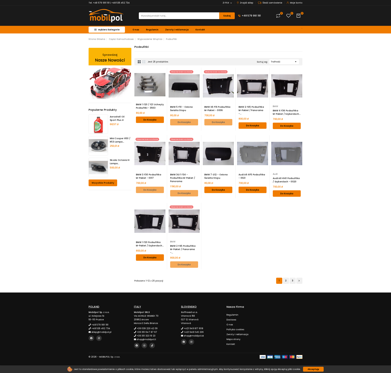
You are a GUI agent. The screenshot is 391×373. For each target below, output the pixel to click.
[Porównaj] (278, 16)
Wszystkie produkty (103, 182)
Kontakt (200, 29)
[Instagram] (99, 338)
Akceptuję (313, 369)
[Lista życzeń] (288, 16)
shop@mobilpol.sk (193, 335)
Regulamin (152, 29)
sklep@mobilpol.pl (101, 332)
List (143, 61)
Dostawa (231, 319)
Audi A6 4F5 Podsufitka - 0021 (252, 176)
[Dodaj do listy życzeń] (169, 85)
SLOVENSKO (189, 307)
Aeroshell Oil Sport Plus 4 (117, 118)
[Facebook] (91, 338)
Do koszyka (149, 119)
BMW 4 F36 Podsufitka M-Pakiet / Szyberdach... (286, 112)
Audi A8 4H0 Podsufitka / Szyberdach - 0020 (286, 180)
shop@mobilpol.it (146, 339)
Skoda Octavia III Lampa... (120, 162)
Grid (139, 61)
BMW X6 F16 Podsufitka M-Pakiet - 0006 (217, 108)
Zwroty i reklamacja (177, 29)
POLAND (94, 307)
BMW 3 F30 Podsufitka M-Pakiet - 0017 (148, 176)
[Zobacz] (170, 72)
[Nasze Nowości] (110, 73)
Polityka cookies (235, 329)
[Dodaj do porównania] (169, 78)
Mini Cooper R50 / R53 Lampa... (120, 140)
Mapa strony (233, 339)
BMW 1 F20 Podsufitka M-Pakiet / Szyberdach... (150, 244)
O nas (136, 29)
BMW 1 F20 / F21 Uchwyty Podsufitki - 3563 (150, 106)
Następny (299, 280)
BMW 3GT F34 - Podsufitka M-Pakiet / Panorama (182, 178)
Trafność (284, 62)
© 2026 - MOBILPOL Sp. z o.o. (104, 356)
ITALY (137, 307)
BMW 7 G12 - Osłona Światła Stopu (216, 176)
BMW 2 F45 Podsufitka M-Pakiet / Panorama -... (251, 110)
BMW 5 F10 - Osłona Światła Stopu (181, 108)
